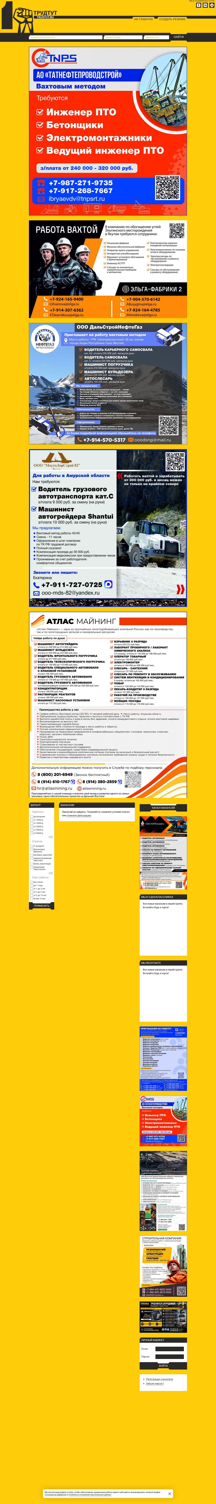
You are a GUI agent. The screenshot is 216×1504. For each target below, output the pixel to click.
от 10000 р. (39, 820)
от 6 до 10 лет (40, 895)
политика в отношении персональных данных (90, 1495)
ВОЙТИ (163, 1365)
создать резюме (172, 19)
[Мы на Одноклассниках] (198, 5)
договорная (39, 817)
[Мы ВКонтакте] (205, 5)
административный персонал (42, 859)
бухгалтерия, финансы (39, 850)
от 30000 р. (39, 830)
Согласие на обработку (56, 1495)
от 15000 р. (39, 823)
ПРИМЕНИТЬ (41, 905)
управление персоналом (39, 868)
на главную (143, 19)
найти (179, 37)
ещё (51, 836)
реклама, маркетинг (43, 855)
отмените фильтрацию (79, 815)
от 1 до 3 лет (39, 889)
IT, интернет (39, 846)
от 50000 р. (39, 833)
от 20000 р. (39, 826)
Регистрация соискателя (159, 1379)
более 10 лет (39, 899)
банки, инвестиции (42, 864)
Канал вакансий (163, 807)
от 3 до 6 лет (39, 892)
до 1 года (38, 885)
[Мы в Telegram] (211, 5)
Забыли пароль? (155, 1383)
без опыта (38, 882)
